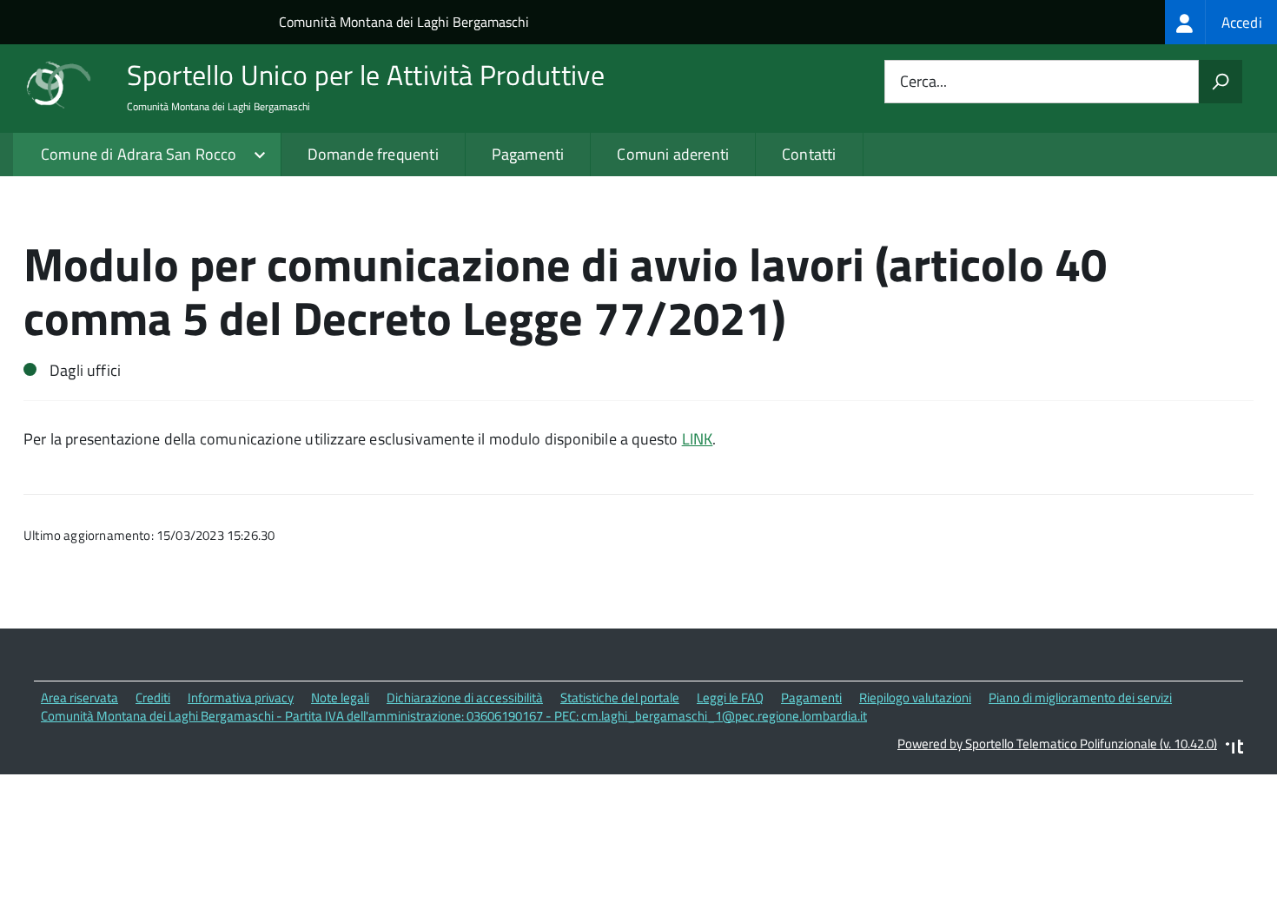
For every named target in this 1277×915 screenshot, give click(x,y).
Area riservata (79, 698)
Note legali (340, 698)
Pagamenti (528, 154)
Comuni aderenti (673, 154)
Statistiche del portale (619, 698)
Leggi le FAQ (730, 698)
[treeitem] (1221, 22)
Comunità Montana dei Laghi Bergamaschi (404, 21)
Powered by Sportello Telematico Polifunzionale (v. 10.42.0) (1057, 744)
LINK (697, 439)
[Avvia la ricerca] (1220, 81)
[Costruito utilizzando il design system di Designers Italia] (1234, 749)
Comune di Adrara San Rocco (139, 154)
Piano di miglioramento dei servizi (1080, 698)
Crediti (153, 698)
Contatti (809, 154)
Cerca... (923, 82)
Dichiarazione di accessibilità (465, 698)
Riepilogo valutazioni (915, 698)
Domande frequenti (373, 154)
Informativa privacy (241, 698)
